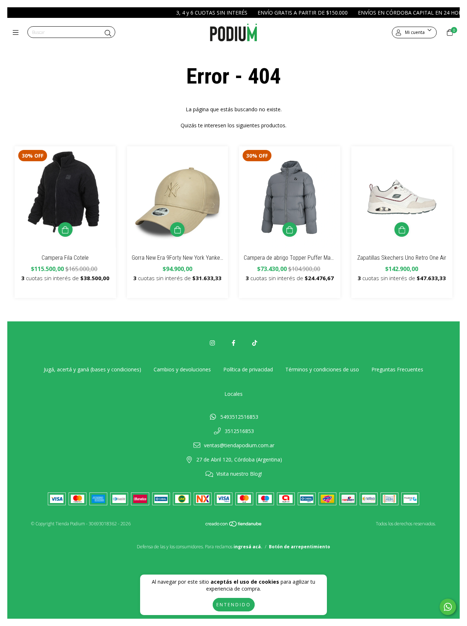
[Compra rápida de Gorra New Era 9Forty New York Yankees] (177, 229)
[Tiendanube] (234, 525)
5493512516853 (239, 416)
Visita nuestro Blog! (239, 473)
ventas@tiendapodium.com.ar (239, 445)
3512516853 (239, 431)
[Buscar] (108, 33)
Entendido (233, 605)
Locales (233, 393)
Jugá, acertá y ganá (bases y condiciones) (92, 369)
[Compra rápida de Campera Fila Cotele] (65, 229)
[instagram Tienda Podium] (212, 343)
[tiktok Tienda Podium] (255, 343)
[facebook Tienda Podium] (233, 343)
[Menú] (17, 32)
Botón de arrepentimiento (299, 547)
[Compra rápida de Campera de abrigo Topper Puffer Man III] (289, 229)
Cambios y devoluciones (182, 369)
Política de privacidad (248, 369)
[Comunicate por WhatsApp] (448, 607)
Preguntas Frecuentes (397, 369)
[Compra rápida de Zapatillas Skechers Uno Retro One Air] (401, 229)
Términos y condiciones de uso (322, 369)
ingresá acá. (248, 547)
